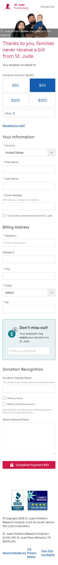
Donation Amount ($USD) (18, 75)
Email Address (12, 195)
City (6, 269)
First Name (10, 162)
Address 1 (9, 235)
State (7, 285)
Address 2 (8, 252)
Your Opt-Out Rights (48, 553)
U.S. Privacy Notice (31, 552)
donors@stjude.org (14, 553)
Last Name (10, 178)
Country (9, 145)
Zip (6, 302)
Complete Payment (32, 465)
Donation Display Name (17, 378)
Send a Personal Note (16, 419)
